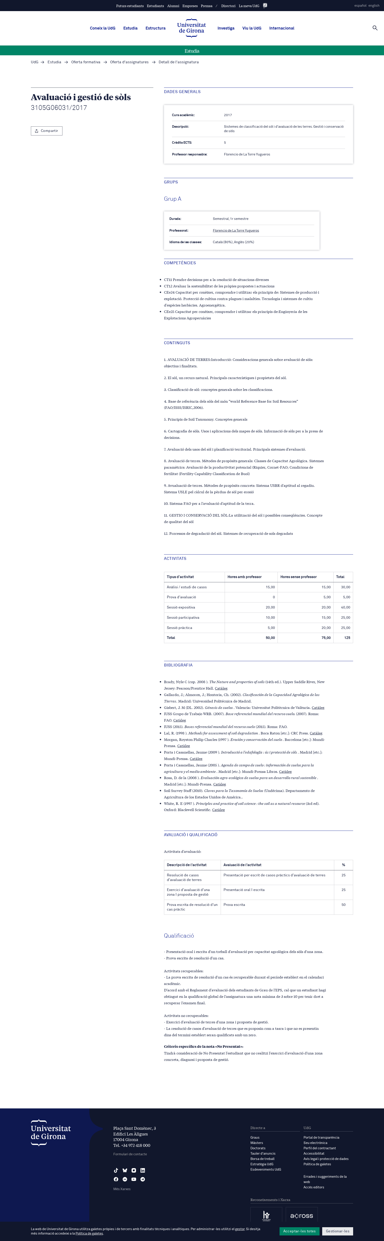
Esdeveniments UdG (265, 1169)
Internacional (281, 28)
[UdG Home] (191, 28)
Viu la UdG (251, 28)
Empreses (190, 5)
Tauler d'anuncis (263, 1153)
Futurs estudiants (130, 5)
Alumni (173, 5)
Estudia (130, 28)
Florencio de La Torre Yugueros (236, 230)
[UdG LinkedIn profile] (142, 1170)
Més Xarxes (122, 1189)
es (360, 5)
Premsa (206, 5)
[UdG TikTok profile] (116, 1170)
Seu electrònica (315, 1143)
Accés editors (314, 1187)
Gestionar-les (337, 1231)
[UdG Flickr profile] (125, 1179)
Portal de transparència (321, 1137)
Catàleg (221, 687)
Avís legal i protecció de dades (326, 1159)
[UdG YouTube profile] (133, 1179)
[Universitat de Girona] (51, 1134)
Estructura (156, 28)
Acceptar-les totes (299, 1231)
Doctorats (258, 1148)
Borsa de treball (262, 1159)
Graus (255, 1137)
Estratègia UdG (261, 1164)
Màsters (256, 1143)
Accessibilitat (314, 1153)
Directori (228, 5)
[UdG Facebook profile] (116, 1179)
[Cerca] (375, 28)
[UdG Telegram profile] (142, 1179)
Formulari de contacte (130, 1154)
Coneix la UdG (102, 28)
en (374, 5)
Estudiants (155, 5)
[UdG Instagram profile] (133, 1170)
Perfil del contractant (320, 1148)
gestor (240, 1229)
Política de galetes (317, 1164)
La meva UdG (249, 5)
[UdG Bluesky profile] (125, 1170)
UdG (34, 62)
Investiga (226, 28)
